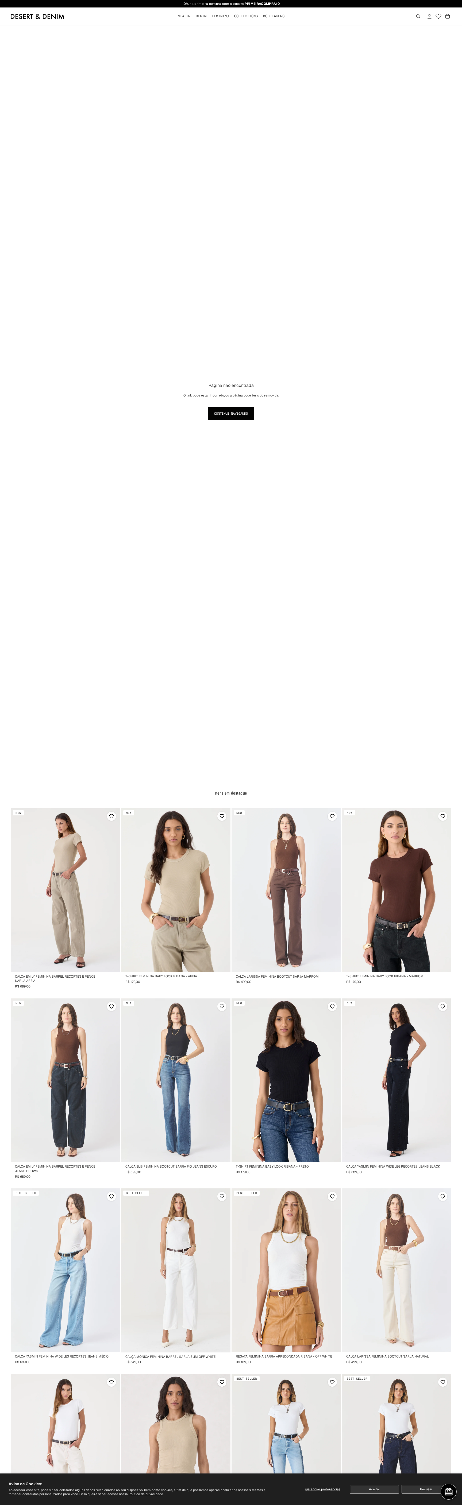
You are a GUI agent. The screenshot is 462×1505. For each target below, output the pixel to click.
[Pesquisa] (418, 16)
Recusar (426, 1489)
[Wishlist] (438, 16)
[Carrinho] (447, 16)
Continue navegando (231, 413)
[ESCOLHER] (112, 964)
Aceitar (374, 1489)
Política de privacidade (146, 1494)
